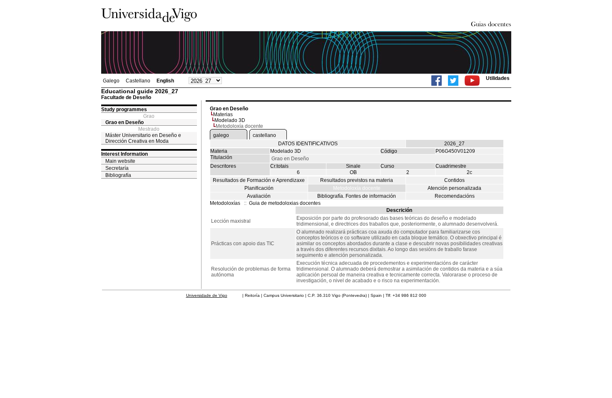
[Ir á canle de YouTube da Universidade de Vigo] (472, 80)
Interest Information (124, 154)
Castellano (138, 81)
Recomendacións (455, 196)
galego (221, 135)
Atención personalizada (454, 188)
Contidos (454, 180)
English (165, 81)
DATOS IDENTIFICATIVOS (308, 144)
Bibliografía (118, 175)
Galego (111, 81)
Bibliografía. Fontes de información (356, 196)
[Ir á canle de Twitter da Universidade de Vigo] (453, 80)
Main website (120, 161)
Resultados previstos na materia (356, 180)
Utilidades (498, 78)
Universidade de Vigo (206, 295)
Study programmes (124, 109)
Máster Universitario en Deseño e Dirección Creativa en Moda (143, 138)
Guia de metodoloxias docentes (285, 203)
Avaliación (259, 196)
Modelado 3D (229, 120)
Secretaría (117, 168)
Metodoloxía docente (357, 188)
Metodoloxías (225, 203)
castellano (264, 135)
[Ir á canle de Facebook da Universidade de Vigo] (436, 80)
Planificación (259, 188)
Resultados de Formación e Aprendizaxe (259, 180)
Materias (223, 114)
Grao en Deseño (124, 122)
